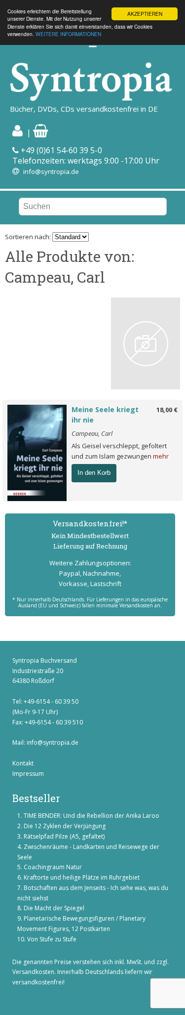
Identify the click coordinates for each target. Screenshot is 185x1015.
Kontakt (23, 763)
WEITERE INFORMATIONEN (68, 34)
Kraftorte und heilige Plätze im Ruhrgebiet (82, 877)
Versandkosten (33, 972)
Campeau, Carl (92, 433)
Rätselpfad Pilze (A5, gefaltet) (64, 836)
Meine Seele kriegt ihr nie (105, 414)
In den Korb (94, 472)
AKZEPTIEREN (144, 13)
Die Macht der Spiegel (54, 908)
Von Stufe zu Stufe (51, 939)
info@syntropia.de (51, 171)
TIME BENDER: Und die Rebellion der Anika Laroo (91, 815)
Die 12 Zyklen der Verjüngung (65, 826)
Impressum (28, 773)
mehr (161, 456)
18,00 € (167, 409)
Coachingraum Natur (53, 867)
